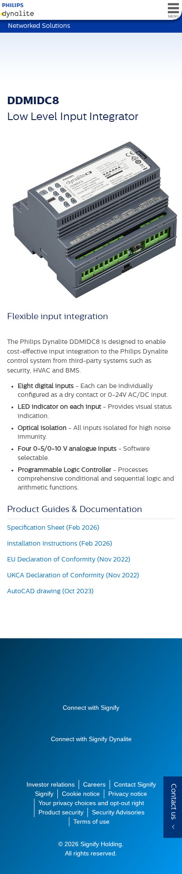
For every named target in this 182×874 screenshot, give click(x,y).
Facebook (99, 721)
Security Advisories (118, 812)
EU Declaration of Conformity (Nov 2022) (68, 560)
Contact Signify (135, 784)
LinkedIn (114, 721)
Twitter (83, 721)
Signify (91, 679)
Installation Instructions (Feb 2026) (59, 544)
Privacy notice (127, 793)
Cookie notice (81, 793)
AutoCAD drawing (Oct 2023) (50, 591)
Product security (60, 812)
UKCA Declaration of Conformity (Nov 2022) (73, 576)
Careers (94, 784)
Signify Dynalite (15, 10)
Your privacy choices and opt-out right (91, 802)
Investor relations (51, 784)
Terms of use (91, 821)
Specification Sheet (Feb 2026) (53, 528)
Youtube (67, 721)
